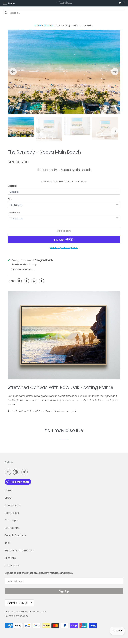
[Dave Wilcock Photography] (64, 3)
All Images (11, 520)
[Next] (114, 71)
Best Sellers (12, 513)
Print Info (10, 558)
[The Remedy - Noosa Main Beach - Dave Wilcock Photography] (64, 72)
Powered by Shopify (16, 616)
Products (49, 25)
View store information (23, 269)
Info (7, 543)
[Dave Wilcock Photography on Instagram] (17, 472)
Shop (8, 498)
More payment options (64, 247)
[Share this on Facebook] (26, 281)
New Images (13, 505)
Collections (12, 528)
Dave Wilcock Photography (30, 611)
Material (12, 186)
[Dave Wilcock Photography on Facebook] (8, 472)
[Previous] (13, 71)
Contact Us (12, 566)
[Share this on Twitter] (19, 281)
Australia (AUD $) (17, 602)
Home (37, 25)
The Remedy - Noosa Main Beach (44, 152)
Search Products (15, 535)
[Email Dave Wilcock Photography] (25, 472)
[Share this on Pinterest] (34, 281)
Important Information (19, 550)
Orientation (14, 212)
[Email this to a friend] (41, 281)
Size (10, 199)
